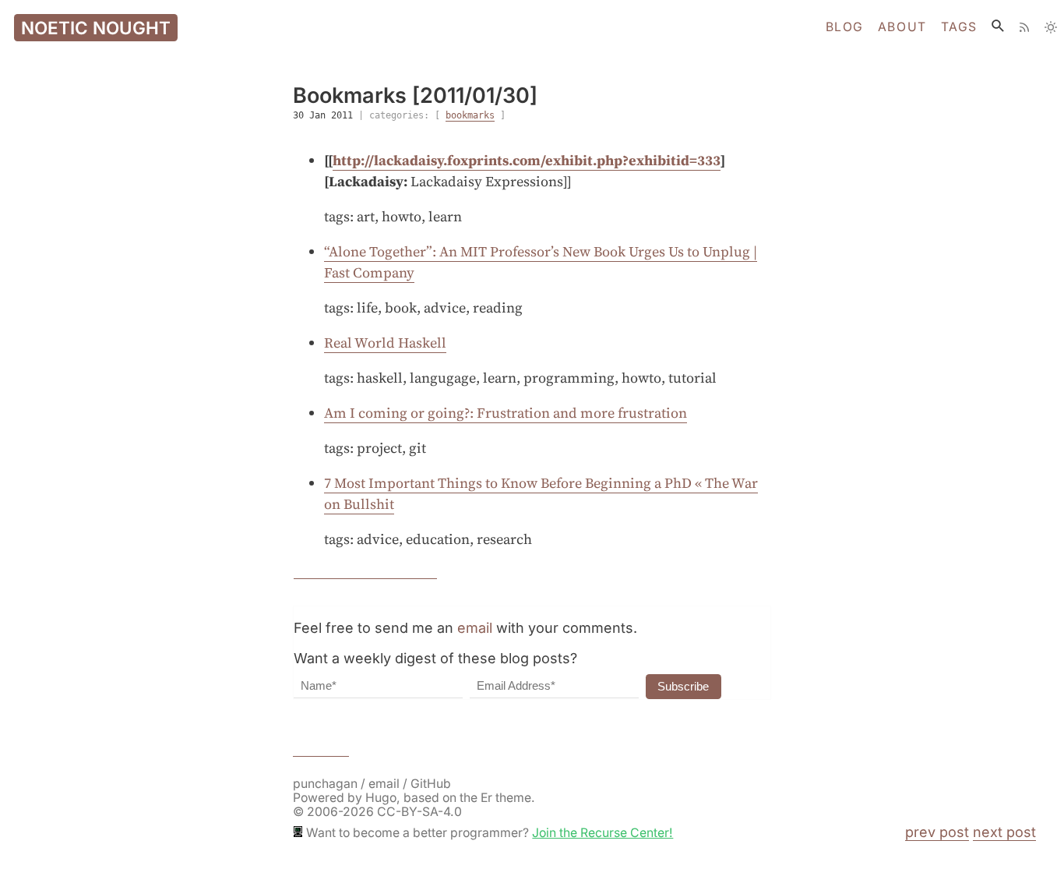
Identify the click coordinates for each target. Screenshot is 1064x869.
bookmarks (470, 115)
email (474, 628)
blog (845, 27)
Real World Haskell (385, 342)
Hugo (380, 797)
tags (959, 27)
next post (1004, 832)
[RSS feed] (1024, 27)
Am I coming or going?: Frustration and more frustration (505, 412)
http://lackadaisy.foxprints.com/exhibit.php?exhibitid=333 (526, 160)
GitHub (430, 783)
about (902, 27)
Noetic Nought (96, 27)
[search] (998, 25)
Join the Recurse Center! (602, 832)
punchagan (327, 783)
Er (486, 797)
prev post (937, 832)
